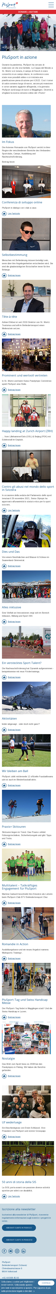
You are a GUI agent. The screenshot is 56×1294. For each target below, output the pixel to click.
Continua (46, 1283)
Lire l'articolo (14, 213)
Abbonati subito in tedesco (19, 1228)
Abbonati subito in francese (19, 1240)
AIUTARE (33, 11)
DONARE (22, 11)
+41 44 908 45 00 (10, 1278)
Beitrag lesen (14, 275)
